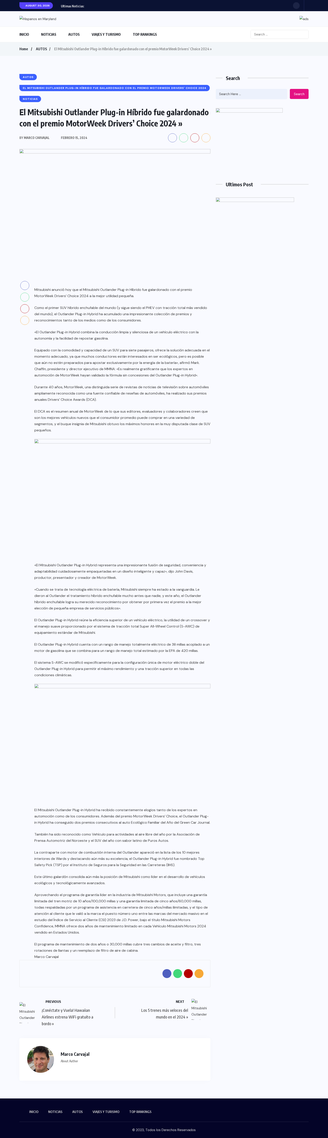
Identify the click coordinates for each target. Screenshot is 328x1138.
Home (23, 49)
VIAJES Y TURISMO (106, 34)
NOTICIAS (48, 34)
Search (299, 94)
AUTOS (74, 34)
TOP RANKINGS (145, 34)
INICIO (24, 34)
